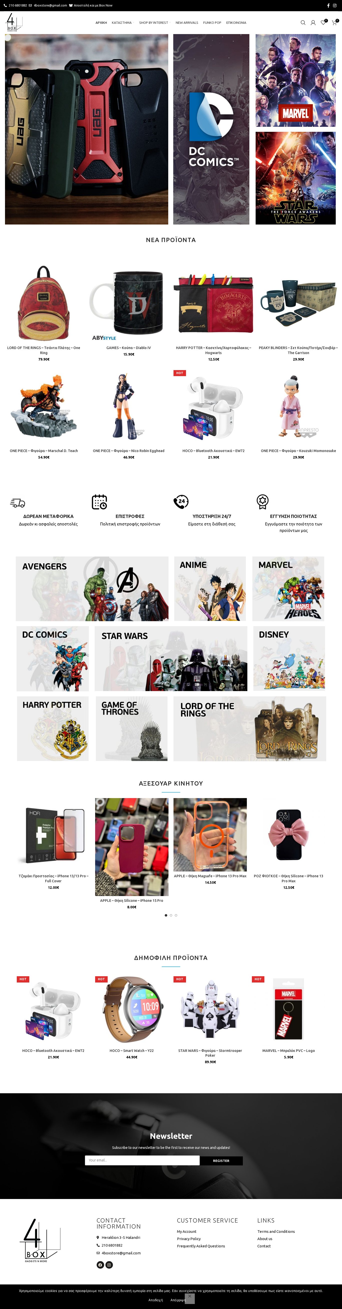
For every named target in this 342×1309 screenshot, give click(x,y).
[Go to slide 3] (176, 915)
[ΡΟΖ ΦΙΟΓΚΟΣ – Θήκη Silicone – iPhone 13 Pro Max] (288, 834)
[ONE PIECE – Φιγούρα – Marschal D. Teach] (44, 406)
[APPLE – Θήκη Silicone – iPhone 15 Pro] (131, 847)
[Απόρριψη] (190, 1298)
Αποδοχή (155, 1300)
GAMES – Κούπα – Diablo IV (128, 348)
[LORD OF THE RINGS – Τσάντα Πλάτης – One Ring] (44, 303)
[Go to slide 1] (166, 915)
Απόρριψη (178, 1300)
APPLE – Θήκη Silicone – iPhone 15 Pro (131, 901)
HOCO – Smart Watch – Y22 (132, 1051)
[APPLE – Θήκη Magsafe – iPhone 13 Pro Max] (210, 834)
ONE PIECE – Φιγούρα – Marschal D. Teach (44, 451)
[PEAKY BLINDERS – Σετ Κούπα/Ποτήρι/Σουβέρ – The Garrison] (298, 303)
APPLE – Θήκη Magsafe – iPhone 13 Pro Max (210, 876)
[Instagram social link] (334, 5)
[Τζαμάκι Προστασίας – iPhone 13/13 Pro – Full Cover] (53, 834)
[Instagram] (109, 1265)
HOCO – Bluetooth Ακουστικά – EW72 (214, 451)
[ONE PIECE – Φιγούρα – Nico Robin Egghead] (128, 406)
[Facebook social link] (328, 5)
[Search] (303, 23)
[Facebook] (100, 1265)
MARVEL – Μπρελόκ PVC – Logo (288, 1051)
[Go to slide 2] (171, 915)
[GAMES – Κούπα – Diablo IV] (128, 303)
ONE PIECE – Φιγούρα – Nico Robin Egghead (128, 451)
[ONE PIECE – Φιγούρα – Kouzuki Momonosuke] (298, 406)
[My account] (313, 23)
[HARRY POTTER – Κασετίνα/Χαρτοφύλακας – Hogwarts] (213, 303)
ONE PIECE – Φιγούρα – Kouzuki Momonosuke (298, 451)
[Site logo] (14, 22)
